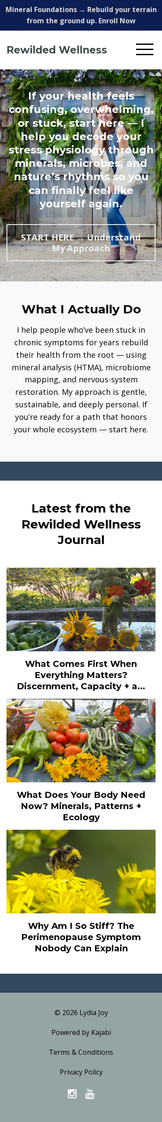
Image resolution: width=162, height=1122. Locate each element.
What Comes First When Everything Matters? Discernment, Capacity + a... (81, 675)
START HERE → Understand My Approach (81, 242)
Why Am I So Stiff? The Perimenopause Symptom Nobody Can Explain (81, 937)
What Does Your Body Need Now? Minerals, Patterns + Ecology (81, 806)
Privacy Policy (81, 1072)
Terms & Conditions (81, 1052)
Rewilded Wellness (56, 50)
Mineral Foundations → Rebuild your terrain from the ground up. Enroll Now (81, 15)
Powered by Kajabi (81, 1032)
